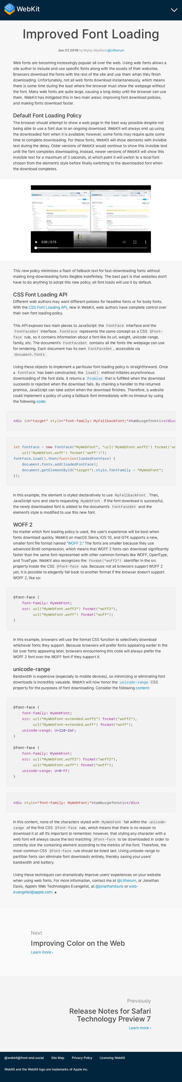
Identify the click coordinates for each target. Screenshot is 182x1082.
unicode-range (134, 682)
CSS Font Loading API (48, 307)
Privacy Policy (82, 1058)
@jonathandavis (109, 886)
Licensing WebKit (112, 1058)
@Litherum (115, 50)
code (40, 401)
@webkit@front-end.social (24, 1058)
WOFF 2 (75, 543)
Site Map (57, 1058)
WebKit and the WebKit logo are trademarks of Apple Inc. (46, 1069)
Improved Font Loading (91, 33)
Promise (95, 378)
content (142, 688)
